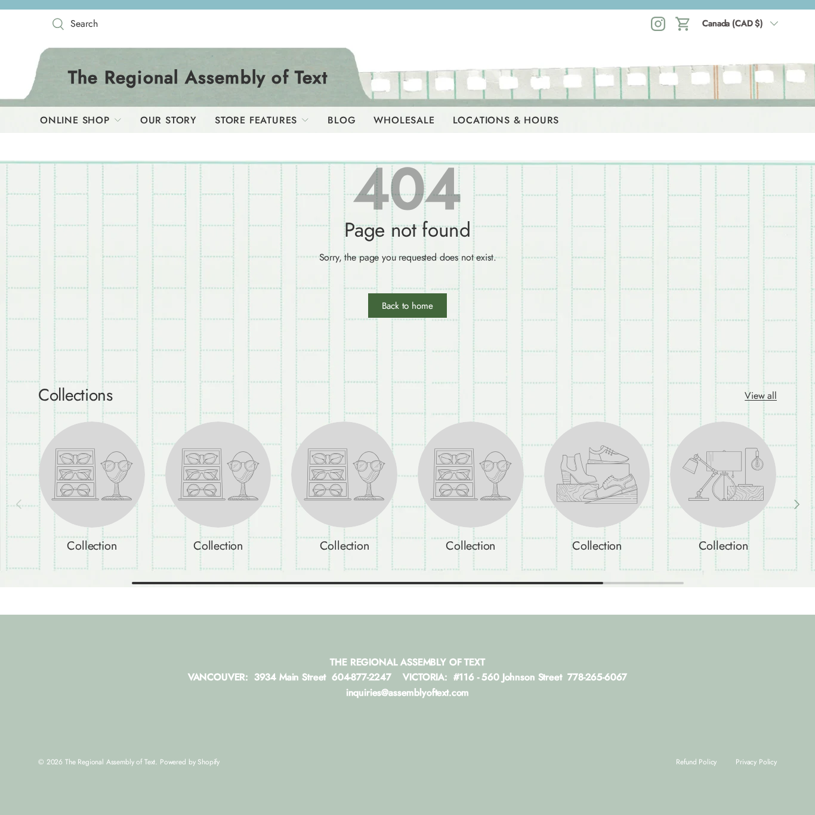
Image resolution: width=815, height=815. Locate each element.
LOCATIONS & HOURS (506, 120)
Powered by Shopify (190, 762)
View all (761, 395)
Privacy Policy (756, 762)
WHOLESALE (403, 120)
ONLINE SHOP (75, 120)
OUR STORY (168, 120)
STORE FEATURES (256, 120)
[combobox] (133, 24)
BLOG (342, 120)
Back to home (407, 305)
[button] (683, 24)
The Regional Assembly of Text (110, 762)
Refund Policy (696, 762)
